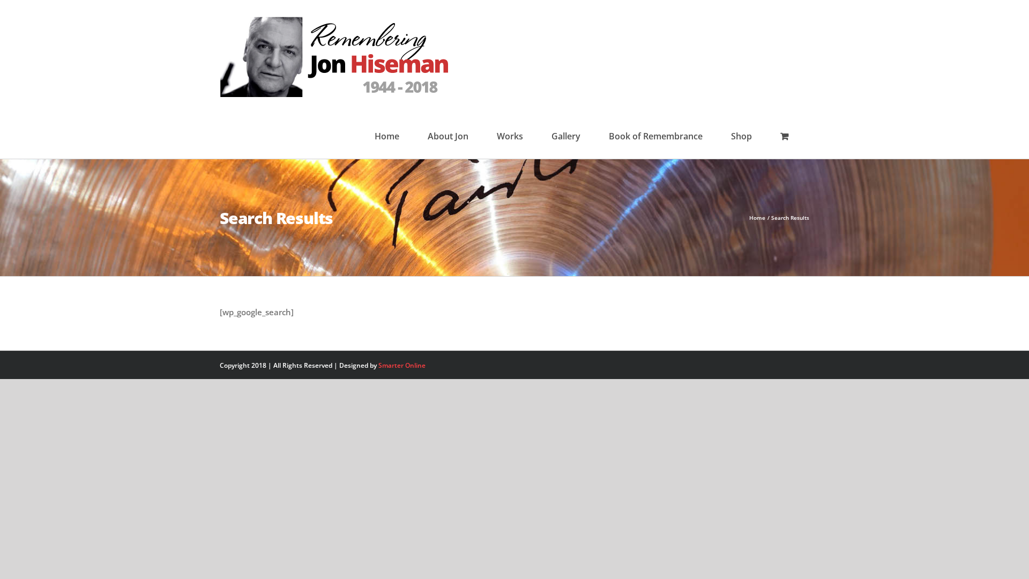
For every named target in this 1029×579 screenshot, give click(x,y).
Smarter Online (402, 365)
